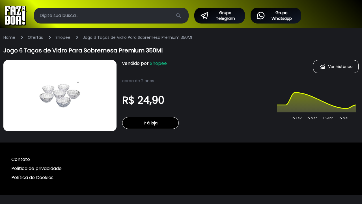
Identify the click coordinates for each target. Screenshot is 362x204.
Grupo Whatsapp (282, 15)
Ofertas (35, 37)
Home (9, 37)
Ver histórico (340, 66)
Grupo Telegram (225, 15)
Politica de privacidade (36, 168)
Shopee (62, 37)
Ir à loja (151, 123)
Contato (20, 159)
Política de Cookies (32, 177)
